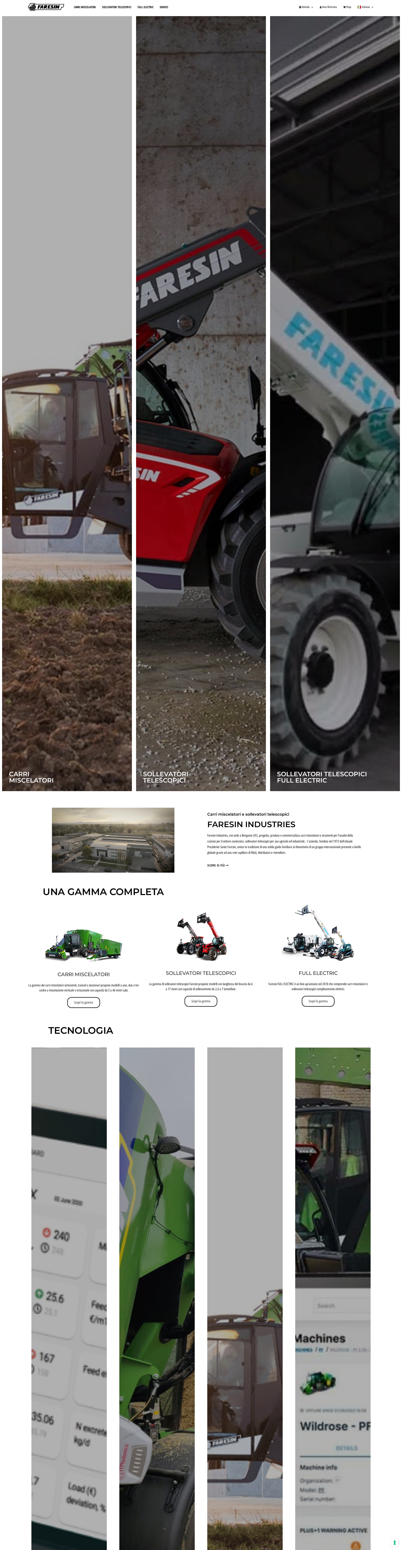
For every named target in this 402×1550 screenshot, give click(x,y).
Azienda (305, 7)
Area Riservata (329, 7)
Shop (348, 7)
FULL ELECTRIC (318, 973)
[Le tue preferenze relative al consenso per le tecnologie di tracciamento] (395, 1543)
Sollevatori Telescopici (116, 7)
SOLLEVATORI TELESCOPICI (201, 973)
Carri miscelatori (84, 974)
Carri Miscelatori (85, 7)
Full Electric (145, 7)
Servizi (164, 7)
